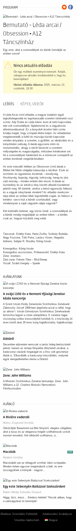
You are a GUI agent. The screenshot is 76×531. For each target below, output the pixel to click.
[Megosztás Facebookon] (70, 7)
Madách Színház (13, 457)
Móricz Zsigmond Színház (18, 422)
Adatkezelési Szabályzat (57, 513)
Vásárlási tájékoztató (26, 520)
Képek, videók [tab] (32, 104)
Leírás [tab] (8, 104)
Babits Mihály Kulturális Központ (22, 492)
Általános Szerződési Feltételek (19, 513)
